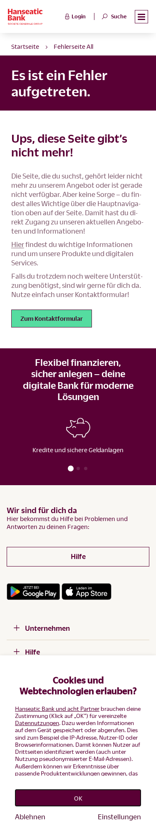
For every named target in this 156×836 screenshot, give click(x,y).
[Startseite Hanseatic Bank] (35, 16)
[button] (141, 16)
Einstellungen (119, 817)
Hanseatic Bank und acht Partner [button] (57, 708)
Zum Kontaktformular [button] (51, 318)
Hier (17, 244)
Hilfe (78, 556)
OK (78, 798)
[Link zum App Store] (86, 591)
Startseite (25, 46)
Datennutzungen (37, 723)
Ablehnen (30, 817)
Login (79, 16)
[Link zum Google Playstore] (33, 591)
